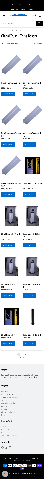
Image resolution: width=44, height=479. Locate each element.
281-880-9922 (34, 4)
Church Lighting (8, 412)
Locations (5, 433)
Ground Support (8, 409)
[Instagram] (6, 447)
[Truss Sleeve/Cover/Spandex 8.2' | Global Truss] (33, 115)
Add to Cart (8, 94)
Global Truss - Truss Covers (15, 31)
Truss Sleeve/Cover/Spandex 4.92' (32, 84)
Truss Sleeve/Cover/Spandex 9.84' (11, 185)
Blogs (3, 415)
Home (3, 31)
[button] (9, 44)
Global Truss (6, 394)
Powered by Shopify (30, 473)
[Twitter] (10, 447)
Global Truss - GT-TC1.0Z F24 (33, 183)
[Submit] (39, 23)
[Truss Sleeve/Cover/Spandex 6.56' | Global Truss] (11, 115)
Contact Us (5, 430)
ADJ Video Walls (8, 403)
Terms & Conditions (9, 436)
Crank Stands (6, 406)
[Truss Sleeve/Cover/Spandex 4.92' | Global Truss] (33, 64)
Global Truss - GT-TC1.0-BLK (32, 334)
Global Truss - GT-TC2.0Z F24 (31, 235)
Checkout (31, 9)
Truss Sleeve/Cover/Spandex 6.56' (11, 134)
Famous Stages (17, 473)
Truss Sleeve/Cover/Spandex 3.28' (11, 84)
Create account (21, 9)
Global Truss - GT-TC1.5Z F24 (11, 233)
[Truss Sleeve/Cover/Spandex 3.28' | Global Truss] (11, 64)
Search (4, 427)
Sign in (12, 9)
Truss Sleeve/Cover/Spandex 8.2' (32, 134)
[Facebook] (2, 447)
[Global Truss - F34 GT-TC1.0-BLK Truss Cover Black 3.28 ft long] (33, 316)
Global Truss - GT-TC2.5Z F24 (9, 285)
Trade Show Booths (9, 397)
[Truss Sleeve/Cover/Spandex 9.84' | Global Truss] (11, 165)
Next (22, 358)
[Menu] (3, 15)
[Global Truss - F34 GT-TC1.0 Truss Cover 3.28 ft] (11, 316)
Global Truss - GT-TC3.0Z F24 (31, 285)
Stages (4, 400)
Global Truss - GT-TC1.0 (9, 334)
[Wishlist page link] (34, 15)
